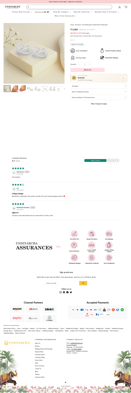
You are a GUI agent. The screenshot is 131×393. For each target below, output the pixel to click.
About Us (37, 343)
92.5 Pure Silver (41, 328)
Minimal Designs (103, 331)
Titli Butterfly (59, 331)
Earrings (107, 328)
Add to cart (79, 135)
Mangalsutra (99, 328)
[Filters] (113, 160)
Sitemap (37, 374)
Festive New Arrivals (21, 12)
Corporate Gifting (40, 357)
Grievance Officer (40, 377)
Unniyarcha (39, 12)
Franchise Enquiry (40, 354)
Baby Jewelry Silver (9, 328)
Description (75, 86)
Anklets (32, 328)
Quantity (73, 64)
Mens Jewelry (90, 328)
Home (72, 24)
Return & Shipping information (80, 92)
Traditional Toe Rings (72, 328)
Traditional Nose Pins (20, 331)
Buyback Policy (39, 352)
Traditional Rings (8, 333)
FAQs (36, 363)
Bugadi (82, 328)
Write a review (95, 160)
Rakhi (66, 331)
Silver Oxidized (92, 331)
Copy (123, 78)
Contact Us (38, 368)
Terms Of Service (39, 366)
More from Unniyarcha (65, 16)
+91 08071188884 (76, 349)
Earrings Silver (8, 331)
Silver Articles (114, 331)
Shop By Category (61, 12)
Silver (62, 328)
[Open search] (109, 160)
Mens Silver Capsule (34, 331)
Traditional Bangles (47, 331)
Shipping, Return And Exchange (43, 349)
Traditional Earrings (117, 328)
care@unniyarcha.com (76, 343)
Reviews (37, 346)
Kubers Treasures (20, 333)
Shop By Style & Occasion (106, 12)
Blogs (36, 371)
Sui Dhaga (25, 328)
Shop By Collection (82, 12)
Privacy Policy (39, 360)
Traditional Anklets (53, 328)
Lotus (18, 328)
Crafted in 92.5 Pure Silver (78, 331)
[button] (71, 40)
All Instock (78, 24)
